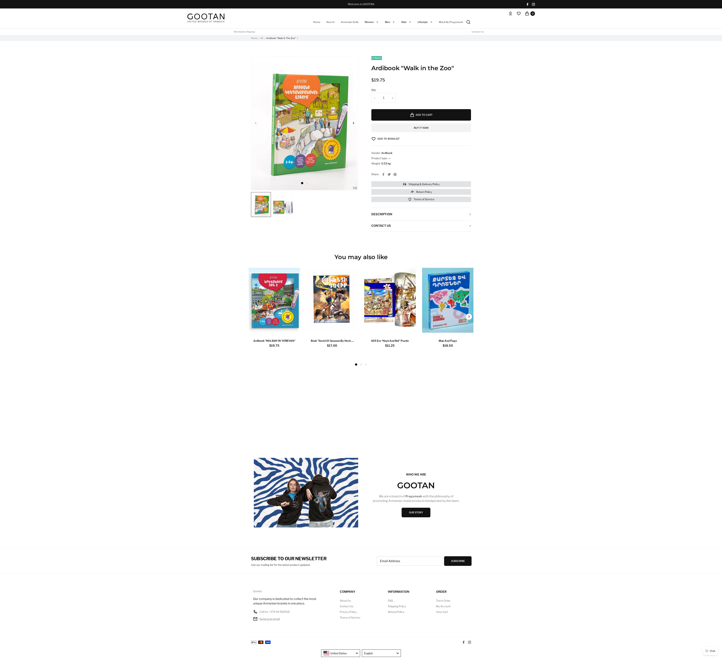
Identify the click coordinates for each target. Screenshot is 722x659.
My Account (443, 606)
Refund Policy (396, 611)
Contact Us (478, 31)
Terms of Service (423, 199)
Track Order (443, 600)
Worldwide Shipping (244, 31)
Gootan (257, 591)
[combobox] (340, 653)
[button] (307, 183)
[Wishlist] (518, 13)
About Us (345, 600)
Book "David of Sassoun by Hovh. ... (332, 340)
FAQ (390, 600)
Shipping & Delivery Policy (424, 184)
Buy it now (421, 127)
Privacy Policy (348, 611)
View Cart (442, 611)
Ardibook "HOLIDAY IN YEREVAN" (274, 340)
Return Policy (424, 191)
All (261, 38)
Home (254, 38)
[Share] (383, 174)
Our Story (416, 512)
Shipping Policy (397, 606)
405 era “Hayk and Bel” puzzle (390, 340)
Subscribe (458, 560)
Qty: (373, 89)
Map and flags (448, 340)
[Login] (510, 13)
